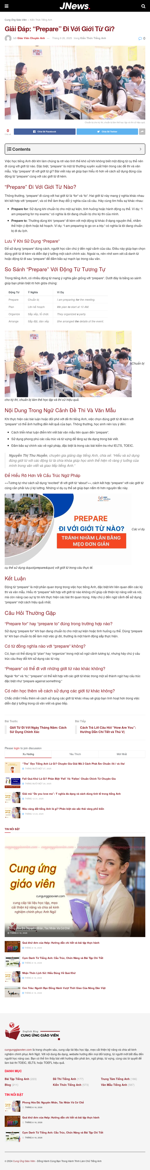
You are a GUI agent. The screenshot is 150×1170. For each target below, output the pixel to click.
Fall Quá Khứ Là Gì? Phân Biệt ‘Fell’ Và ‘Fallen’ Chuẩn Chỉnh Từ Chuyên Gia (69, 778)
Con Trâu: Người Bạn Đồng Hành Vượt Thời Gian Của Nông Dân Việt (63, 988)
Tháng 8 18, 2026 (18, 933)
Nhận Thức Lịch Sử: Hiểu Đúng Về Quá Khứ (49, 973)
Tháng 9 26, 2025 (62, 38)
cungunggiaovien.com (18, 1049)
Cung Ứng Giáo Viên (16, 19)
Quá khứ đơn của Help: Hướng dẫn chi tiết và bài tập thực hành (60, 942)
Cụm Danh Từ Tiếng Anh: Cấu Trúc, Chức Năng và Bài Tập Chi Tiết (62, 958)
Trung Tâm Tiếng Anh (115, 1079)
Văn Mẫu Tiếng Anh (114, 1085)
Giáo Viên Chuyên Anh (31, 38)
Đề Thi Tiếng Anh (64, 1079)
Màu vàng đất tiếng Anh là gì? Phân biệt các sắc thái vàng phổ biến (63, 809)
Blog (8, 1085)
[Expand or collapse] (140, 149)
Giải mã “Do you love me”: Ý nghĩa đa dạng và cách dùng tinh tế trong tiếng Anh (71, 793)
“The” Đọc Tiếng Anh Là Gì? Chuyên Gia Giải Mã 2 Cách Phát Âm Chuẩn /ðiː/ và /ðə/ (73, 763)
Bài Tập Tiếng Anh (17, 1079)
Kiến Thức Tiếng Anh (41, 19)
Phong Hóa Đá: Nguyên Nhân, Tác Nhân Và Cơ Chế (39, 928)
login (17, 748)
